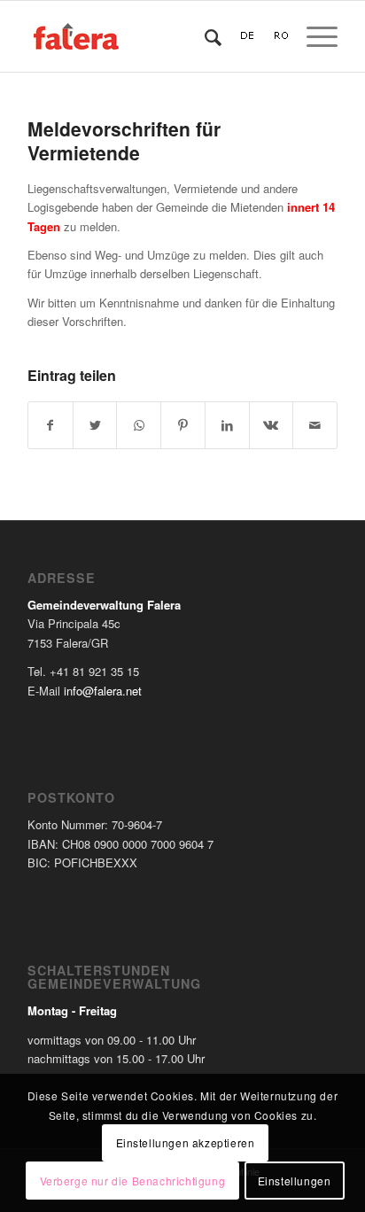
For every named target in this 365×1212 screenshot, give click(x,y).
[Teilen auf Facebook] (50, 425)
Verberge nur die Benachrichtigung (133, 1180)
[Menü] (313, 36)
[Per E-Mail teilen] (315, 425)
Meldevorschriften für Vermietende (124, 140)
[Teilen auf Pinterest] (183, 425)
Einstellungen (294, 1180)
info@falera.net (103, 690)
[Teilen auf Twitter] (95, 425)
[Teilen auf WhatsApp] (138, 425)
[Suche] (204, 36)
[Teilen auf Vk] (271, 425)
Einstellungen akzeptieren (185, 1142)
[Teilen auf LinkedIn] (227, 425)
